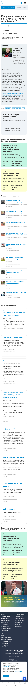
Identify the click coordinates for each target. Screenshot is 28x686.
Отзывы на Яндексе (6, 628)
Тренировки (9, 248)
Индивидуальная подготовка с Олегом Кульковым (14, 155)
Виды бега (9, 204)
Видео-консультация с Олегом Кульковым (14, 180)
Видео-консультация (6, 637)
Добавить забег (5, 618)
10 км (23, 108)
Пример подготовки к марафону (16, 292)
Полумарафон (4, 643)
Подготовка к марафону (4, 646)
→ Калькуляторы (19, 616)
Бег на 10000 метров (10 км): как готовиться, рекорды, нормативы (16, 223)
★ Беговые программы (6, 639)
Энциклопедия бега (5, 620)
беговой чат (17, 126)
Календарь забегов (5, 616)
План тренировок (16, 108)
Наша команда (4, 630)
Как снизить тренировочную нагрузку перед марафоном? (14, 258)
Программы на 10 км (6, 641)
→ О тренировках (19, 620)
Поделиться (13, 26)
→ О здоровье (18, 622)
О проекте (3, 614)
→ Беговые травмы (19, 618)
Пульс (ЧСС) (8, 108)
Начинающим (17, 274)
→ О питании (18, 624)
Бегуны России (4, 622)
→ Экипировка (18, 626)
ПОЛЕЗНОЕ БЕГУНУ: (19, 614)
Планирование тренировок (10, 499)
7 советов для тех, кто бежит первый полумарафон (15, 282)
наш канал (17, 125)
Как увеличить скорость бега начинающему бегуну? (15, 271)
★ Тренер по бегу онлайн (5, 634)
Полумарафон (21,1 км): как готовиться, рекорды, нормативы (16, 212)
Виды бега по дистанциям (20, 204)
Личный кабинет (5, 624)
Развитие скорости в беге (12, 250)
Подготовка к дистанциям (13, 264)
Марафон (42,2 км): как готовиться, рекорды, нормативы (16, 201)
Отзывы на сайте (5, 626)
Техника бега (20, 328)
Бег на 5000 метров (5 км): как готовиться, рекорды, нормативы (16, 234)
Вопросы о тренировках (8, 7)
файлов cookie (6, 666)
